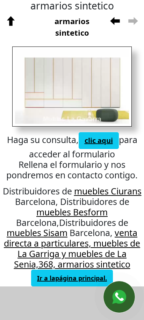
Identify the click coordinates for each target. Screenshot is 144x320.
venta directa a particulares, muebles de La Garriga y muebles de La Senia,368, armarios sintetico (72, 248)
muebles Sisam (37, 233)
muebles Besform (72, 212)
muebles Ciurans (108, 191)
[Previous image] (40, 86)
